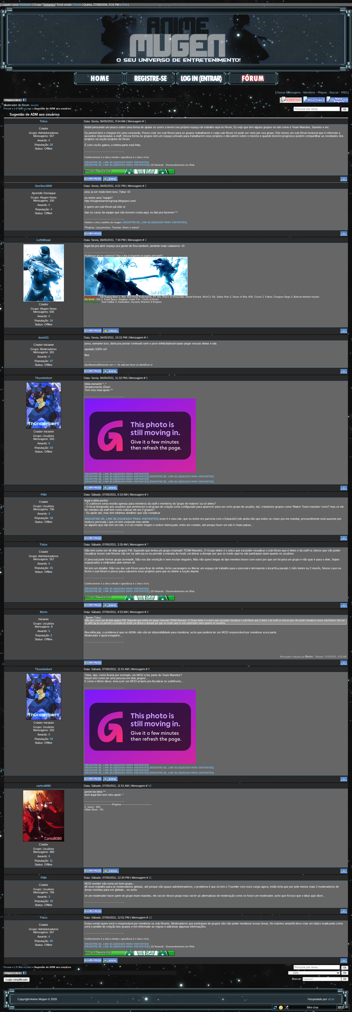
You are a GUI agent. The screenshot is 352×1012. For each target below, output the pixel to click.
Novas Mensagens (289, 92)
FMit (44, 494)
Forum (77, 4)
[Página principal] (110, 178)
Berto (43, 611)
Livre (28, 108)
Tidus (43, 121)
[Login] (201, 83)
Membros (309, 92)
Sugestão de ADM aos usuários (52, 108)
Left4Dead (44, 239)
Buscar (334, 92)
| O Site (18, 108)
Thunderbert (43, 377)
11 (150, 877)
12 (150, 917)
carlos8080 (43, 785)
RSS (124, 4)
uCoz (331, 999)
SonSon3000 (43, 185)
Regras (322, 92)
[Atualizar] (274, 1008)
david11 (35, 105)
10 (149, 785)
